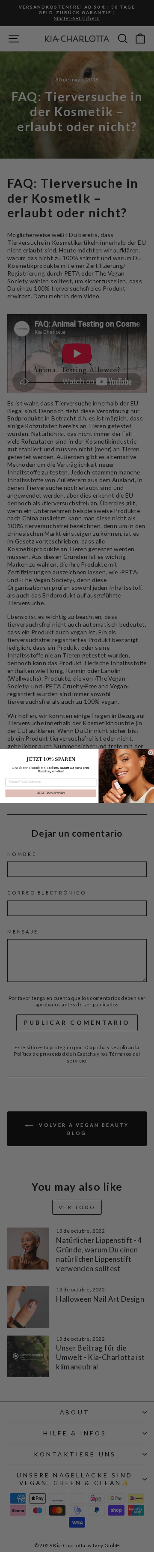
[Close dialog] (150, 752)
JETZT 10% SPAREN (51, 793)
